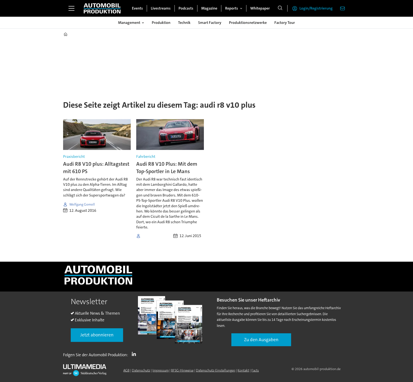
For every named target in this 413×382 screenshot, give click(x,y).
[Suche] (280, 8)
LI (135, 353)
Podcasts (186, 8)
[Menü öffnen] (71, 8)
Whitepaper (260, 8)
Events (137, 8)
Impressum (160, 370)
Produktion (161, 22)
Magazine (209, 8)
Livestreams (161, 8)
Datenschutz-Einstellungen (215, 370)
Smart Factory (209, 22)
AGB (126, 370)
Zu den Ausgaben (261, 340)
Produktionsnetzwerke (248, 22)
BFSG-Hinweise (182, 370)
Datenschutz (141, 370)
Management (129, 22)
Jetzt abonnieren (97, 335)
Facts (255, 370)
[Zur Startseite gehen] (102, 8)
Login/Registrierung (316, 8)
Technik (184, 22)
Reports (231, 8)
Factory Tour (284, 22)
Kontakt (243, 370)
